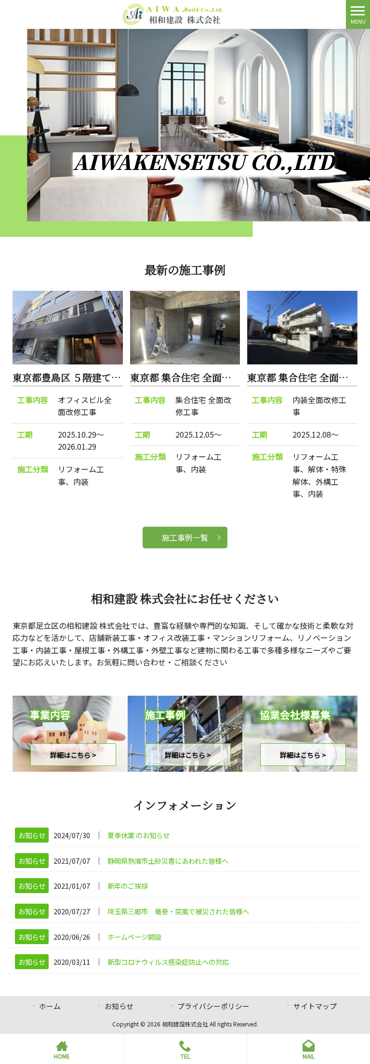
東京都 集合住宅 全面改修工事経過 (204, 377)
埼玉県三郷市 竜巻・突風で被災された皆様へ (178, 911)
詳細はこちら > (73, 755)
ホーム (50, 1006)
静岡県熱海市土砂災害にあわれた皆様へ (167, 861)
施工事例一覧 (185, 537)
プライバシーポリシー (213, 1006)
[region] (185, 133)
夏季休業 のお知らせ (138, 835)
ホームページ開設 (134, 937)
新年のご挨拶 (127, 886)
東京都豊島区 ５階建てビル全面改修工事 (100, 377)
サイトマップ (315, 1006)
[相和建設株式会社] (173, 13)
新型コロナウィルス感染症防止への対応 (168, 962)
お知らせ (31, 835)
